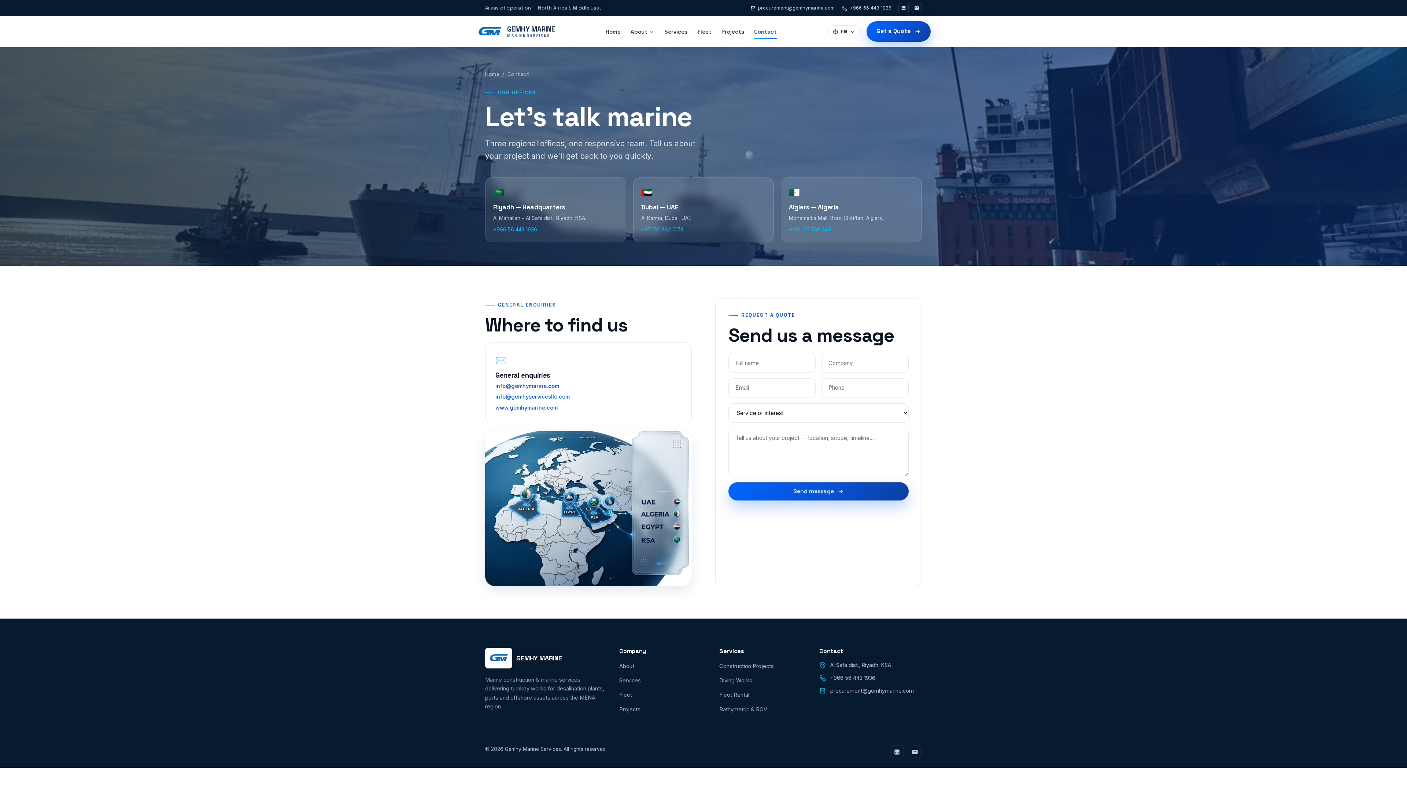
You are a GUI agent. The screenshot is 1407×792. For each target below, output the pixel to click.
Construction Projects (746, 666)
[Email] (917, 8)
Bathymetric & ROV (743, 709)
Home (613, 31)
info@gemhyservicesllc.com (532, 396)
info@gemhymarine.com (527, 386)
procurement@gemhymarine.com (796, 8)
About (626, 666)
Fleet (705, 31)
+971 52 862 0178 (662, 229)
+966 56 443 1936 (870, 8)
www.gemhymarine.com (526, 407)
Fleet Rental (734, 695)
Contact (765, 31)
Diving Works (735, 680)
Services (675, 31)
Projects (732, 31)
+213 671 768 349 (810, 229)
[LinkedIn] (903, 8)
